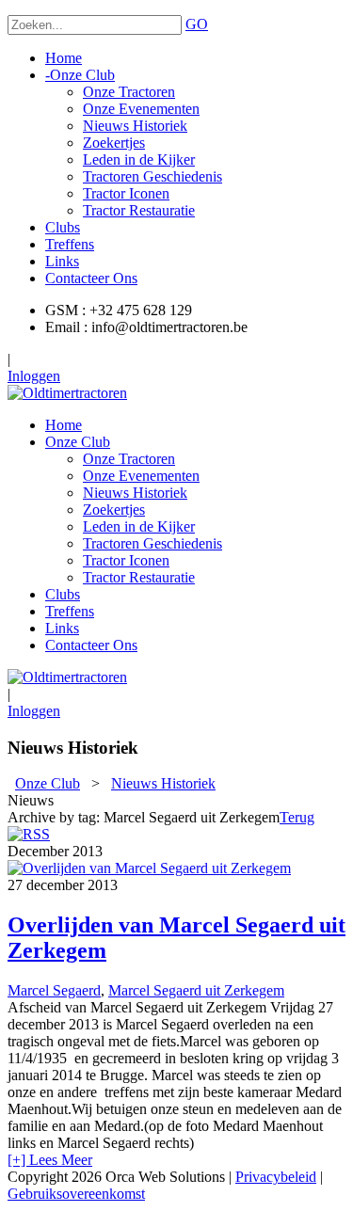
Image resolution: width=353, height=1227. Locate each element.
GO (196, 24)
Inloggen (34, 376)
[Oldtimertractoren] (67, 393)
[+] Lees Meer (50, 1160)
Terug (297, 817)
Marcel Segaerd (54, 990)
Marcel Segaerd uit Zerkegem (196, 990)
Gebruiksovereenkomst (76, 1194)
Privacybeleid (275, 1177)
